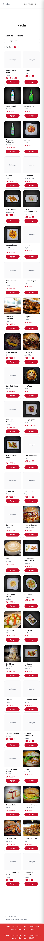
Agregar (12, 82)
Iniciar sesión (30, 4)
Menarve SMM (22, 919)
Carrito (12, 47)
